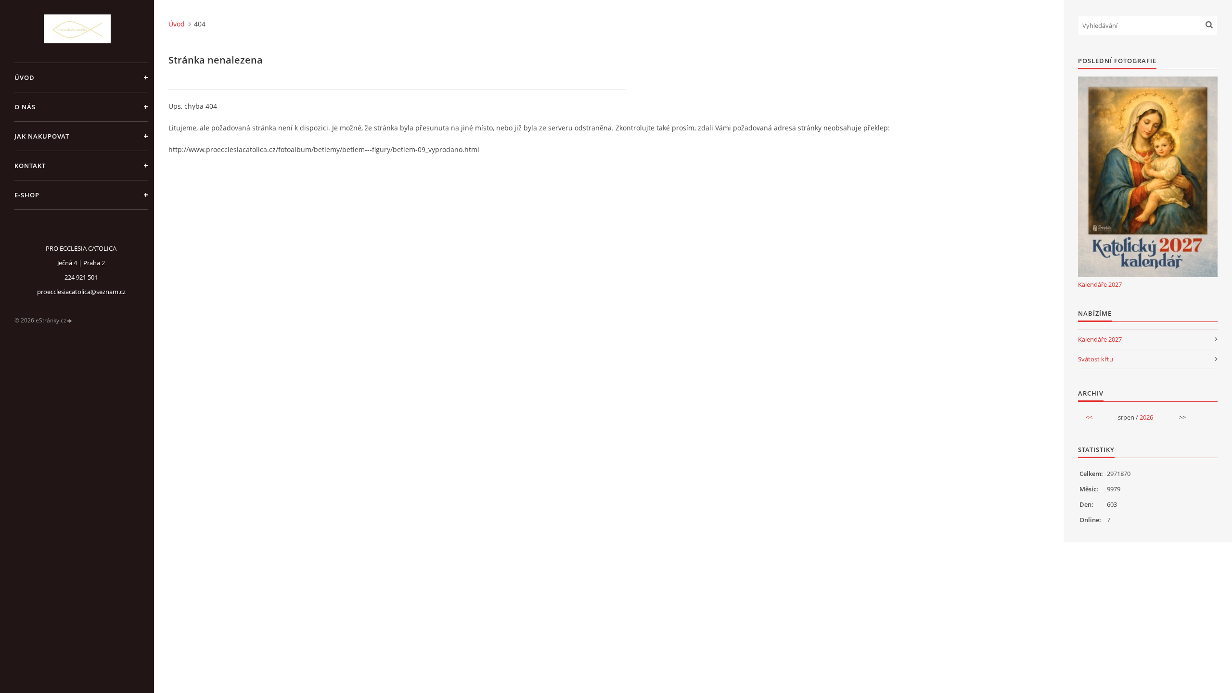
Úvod (24, 77)
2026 (1146, 417)
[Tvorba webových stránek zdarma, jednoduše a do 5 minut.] (69, 320)
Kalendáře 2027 (1100, 284)
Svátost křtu (1095, 359)
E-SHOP (26, 195)
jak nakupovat (41, 136)
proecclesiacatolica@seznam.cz (81, 291)
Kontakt (30, 165)
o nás (25, 107)
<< (1089, 417)
